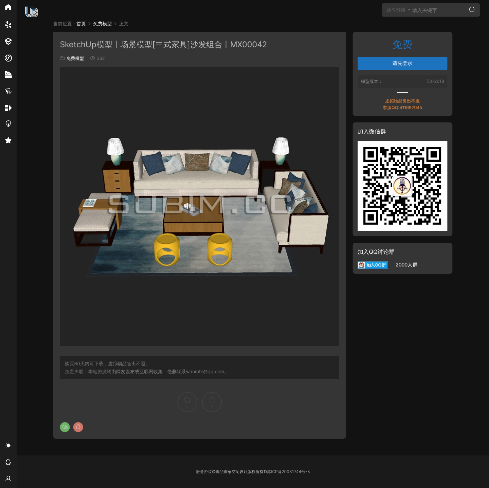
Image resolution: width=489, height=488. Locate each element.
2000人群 (402, 264)
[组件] (8, 108)
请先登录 (402, 63)
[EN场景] (8, 42)
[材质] (8, 75)
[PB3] (8, 91)
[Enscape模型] (8, 25)
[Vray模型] (8, 58)
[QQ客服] (8, 463)
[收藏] (8, 141)
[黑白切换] (8, 446)
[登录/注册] (8, 480)
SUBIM (32, 11)
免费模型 (75, 58)
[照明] (8, 125)
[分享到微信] (65, 427)
